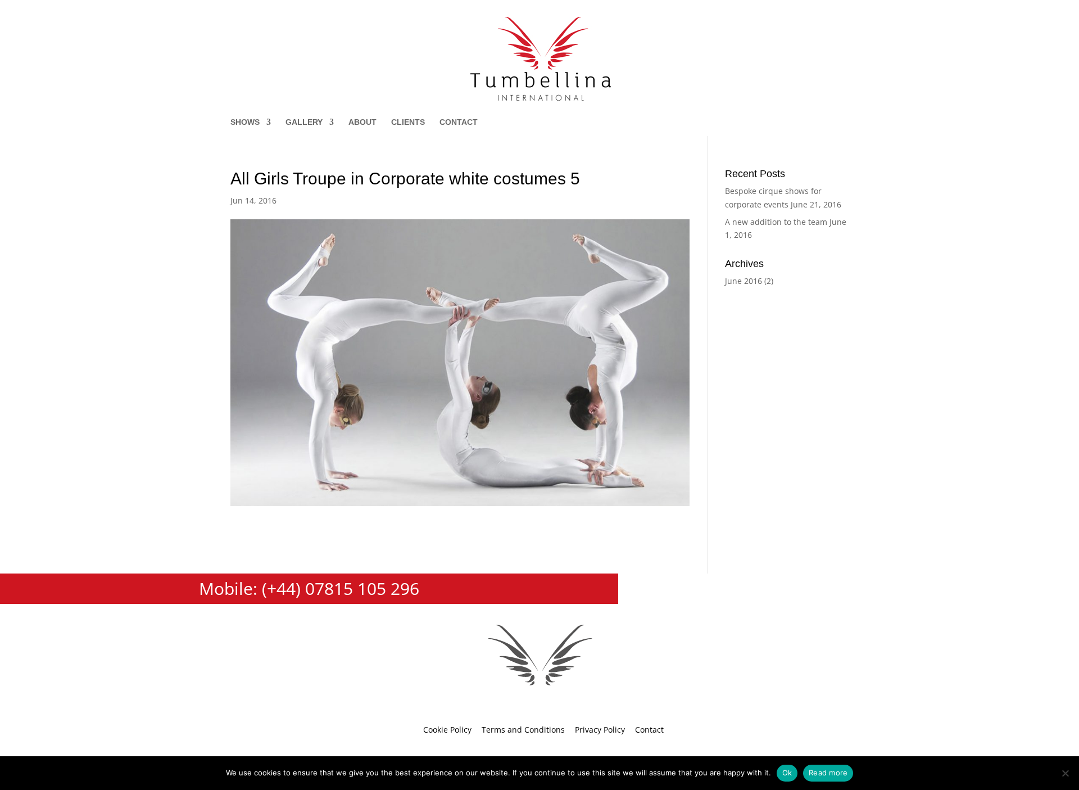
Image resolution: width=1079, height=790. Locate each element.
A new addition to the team (776, 221)
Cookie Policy (447, 729)
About (362, 122)
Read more (828, 772)
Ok (787, 772)
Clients (408, 122)
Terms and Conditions (523, 729)
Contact (458, 122)
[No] (1065, 773)
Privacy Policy (600, 729)
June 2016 (743, 281)
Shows (245, 122)
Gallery (304, 122)
